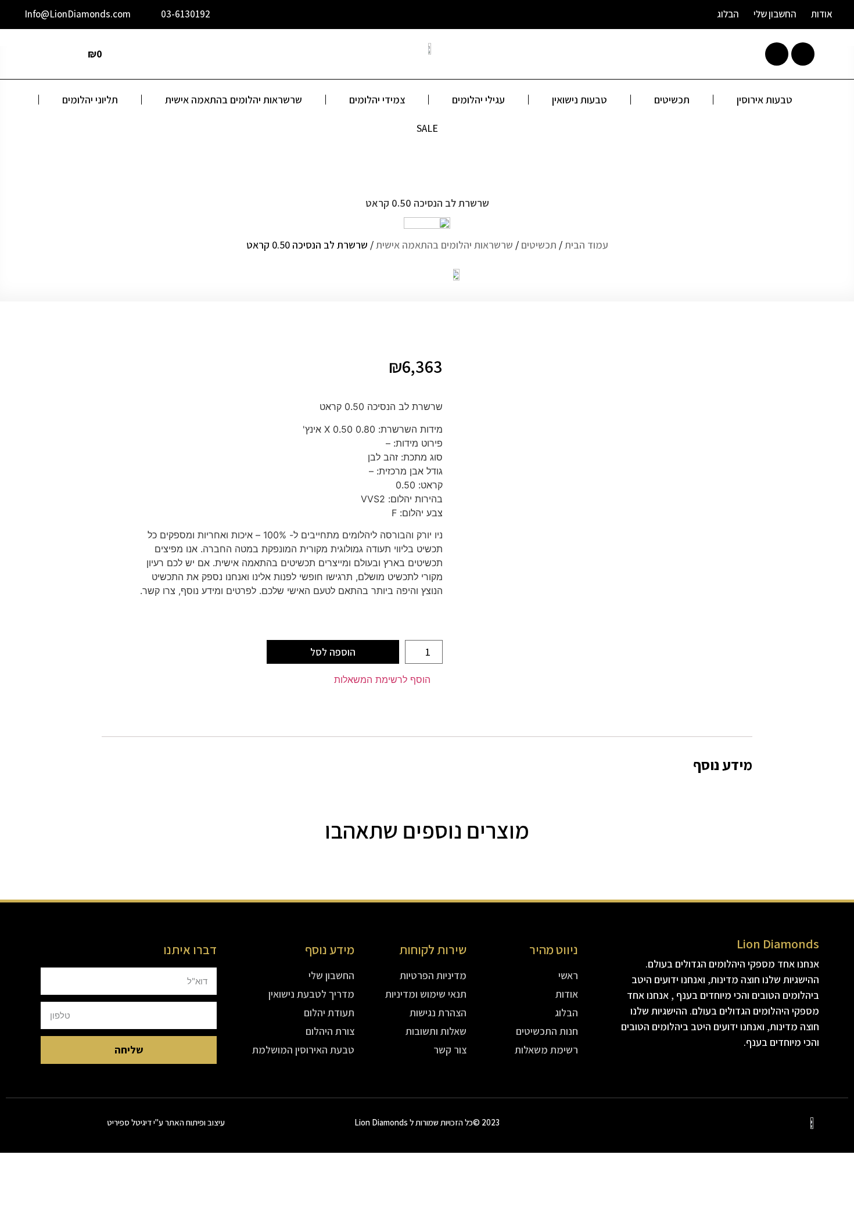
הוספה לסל (333, 652)
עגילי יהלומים (478, 99)
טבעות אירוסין (764, 99)
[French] (663, 15)
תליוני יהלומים (90, 99)
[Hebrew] (678, 15)
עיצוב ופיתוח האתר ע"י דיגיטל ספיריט (166, 1122)
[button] (388, 679)
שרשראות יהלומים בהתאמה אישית (233, 99)
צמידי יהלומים (377, 99)
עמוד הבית (586, 244)
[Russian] (693, 15)
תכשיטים (672, 99)
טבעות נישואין (579, 99)
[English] (648, 15)
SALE (427, 128)
